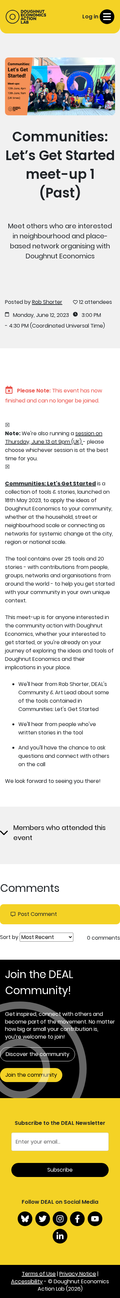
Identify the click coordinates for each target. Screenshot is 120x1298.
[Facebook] (77, 1218)
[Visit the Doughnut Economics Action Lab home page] (26, 17)
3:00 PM (91, 315)
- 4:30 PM (17, 326)
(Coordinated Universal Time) (67, 326)
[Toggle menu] (107, 16)
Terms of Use (39, 1274)
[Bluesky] (25, 1218)
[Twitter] (42, 1218)
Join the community (31, 1075)
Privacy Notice (77, 1274)
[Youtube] (95, 1218)
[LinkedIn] (60, 1236)
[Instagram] (60, 1218)
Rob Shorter (47, 302)
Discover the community (37, 1054)
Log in (90, 16)
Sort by (9, 937)
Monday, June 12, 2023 (41, 315)
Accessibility (27, 1281)
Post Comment (37, 914)
